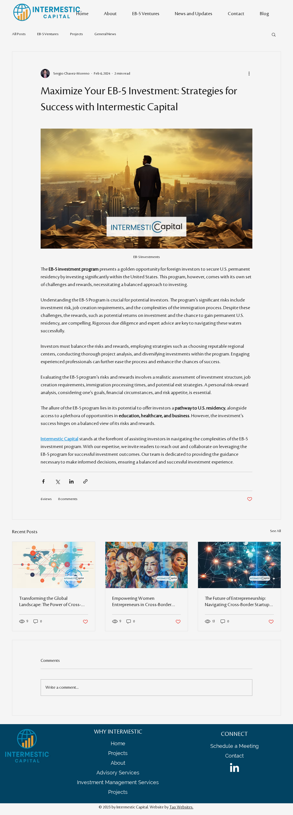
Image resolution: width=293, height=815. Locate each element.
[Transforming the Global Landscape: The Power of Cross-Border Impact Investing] (53, 565)
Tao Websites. (181, 807)
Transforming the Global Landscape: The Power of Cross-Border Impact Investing (50, 602)
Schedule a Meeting (234, 746)
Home (118, 743)
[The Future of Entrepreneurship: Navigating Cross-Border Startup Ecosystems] (239, 565)
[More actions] (249, 73)
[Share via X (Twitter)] (57, 481)
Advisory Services (117, 773)
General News (105, 34)
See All (275, 531)
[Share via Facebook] (43, 481)
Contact (234, 756)
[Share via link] (85, 481)
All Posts (19, 34)
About (118, 763)
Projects (76, 34)
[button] (273, 34)
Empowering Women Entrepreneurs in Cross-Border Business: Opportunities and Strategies (141, 602)
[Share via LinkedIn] (71, 481)
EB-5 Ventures (48, 34)
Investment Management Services (118, 782)
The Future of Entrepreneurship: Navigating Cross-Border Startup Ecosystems (237, 602)
